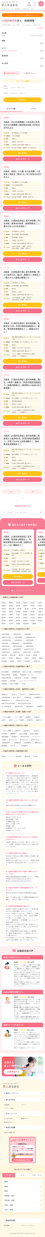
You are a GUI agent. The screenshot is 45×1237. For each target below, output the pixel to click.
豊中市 (21, 655)
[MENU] (41, 3)
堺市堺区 (37, 652)
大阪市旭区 (5, 643)
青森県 (11, 603)
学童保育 (34, 678)
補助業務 (4, 746)
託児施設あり (38, 697)
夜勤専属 (13, 734)
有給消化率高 (19, 706)
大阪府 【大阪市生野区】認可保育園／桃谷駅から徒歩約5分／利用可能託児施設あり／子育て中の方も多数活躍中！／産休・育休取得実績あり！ (22, 439)
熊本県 (4, 624)
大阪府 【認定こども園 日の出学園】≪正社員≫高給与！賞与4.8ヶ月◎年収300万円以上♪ (22, 174)
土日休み (36, 731)
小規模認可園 (16, 672)
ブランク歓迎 (18, 717)
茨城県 (11, 606)
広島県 (25, 618)
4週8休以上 (26, 731)
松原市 (27, 658)
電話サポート (25, 1119)
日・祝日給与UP (6, 706)
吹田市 (28, 655)
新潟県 (19, 609)
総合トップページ (12, 1093)
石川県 (34, 609)
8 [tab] (28, 590)
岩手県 (18, 603)
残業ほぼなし (39, 743)
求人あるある (5, 9)
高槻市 (35, 655)
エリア (5, 93)
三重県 (40, 612)
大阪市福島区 (6, 634)
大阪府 (18, 615)
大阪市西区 (27, 634)
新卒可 (4, 720)
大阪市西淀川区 (30, 637)
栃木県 (18, 606)
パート (11, 756)
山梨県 (4, 612)
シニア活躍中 (20, 720)
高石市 (19, 661)
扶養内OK (17, 731)
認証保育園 (37, 672)
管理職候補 (17, 743)
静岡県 (25, 612)
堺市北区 (13, 655)
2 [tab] (14, 590)
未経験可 (28, 717)
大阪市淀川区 (6, 649)
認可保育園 (5, 672)
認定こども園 (27, 672)
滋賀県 (4, 615)
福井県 (41, 609)
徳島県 (40, 618)
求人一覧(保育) (16, 9)
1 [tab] (12, 590)
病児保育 (13, 681)
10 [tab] (32, 590)
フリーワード (5, 87)
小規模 (4, 740)
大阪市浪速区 (18, 637)
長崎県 (40, 621)
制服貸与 (40, 706)
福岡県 (25, 621)
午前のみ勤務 (23, 734)
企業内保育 (17, 678)
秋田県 (32, 603)
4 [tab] (19, 590)
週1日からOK (13, 740)
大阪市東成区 (18, 640)
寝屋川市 (18, 658)
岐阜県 (18, 612)
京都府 (11, 615)
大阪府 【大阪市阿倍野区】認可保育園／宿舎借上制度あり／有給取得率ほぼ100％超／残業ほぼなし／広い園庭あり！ (17, 540)
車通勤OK (14, 737)
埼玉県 (32, 606)
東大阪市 (27, 661)
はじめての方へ (8, 1119)
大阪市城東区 (16, 643)
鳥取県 (4, 618)
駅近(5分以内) (25, 737)
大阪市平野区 (6, 652)
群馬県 (25, 606)
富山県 (27, 609)
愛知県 (32, 612)
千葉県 (40, 606)
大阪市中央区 (27, 652)
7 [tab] (25, 590)
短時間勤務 (5, 737)
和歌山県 (40, 615)
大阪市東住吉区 (17, 646)
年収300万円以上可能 (22, 700)
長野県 (11, 612)
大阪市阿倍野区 (27, 643)
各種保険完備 (6, 697)
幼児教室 (4, 684)
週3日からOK (35, 740)
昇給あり (14, 694)
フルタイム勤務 (6, 731)
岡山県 (18, 618)
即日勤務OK (28, 743)
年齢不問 (38, 720)
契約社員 (18, 756)
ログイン (23, 1105)
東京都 (4, 609)
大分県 (11, 624)
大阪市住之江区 (29, 649)
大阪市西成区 (30, 646)
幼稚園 (15, 675)
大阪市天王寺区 (6, 637)
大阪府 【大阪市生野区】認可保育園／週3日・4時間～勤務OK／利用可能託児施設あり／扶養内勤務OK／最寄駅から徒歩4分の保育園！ (22, 383)
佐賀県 (32, 621)
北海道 (4, 603)
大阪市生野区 (30, 640)
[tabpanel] (18, 557)
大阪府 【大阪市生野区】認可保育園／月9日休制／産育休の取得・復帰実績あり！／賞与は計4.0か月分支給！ (22, 223)
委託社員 (27, 756)
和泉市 (34, 658)
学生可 (11, 720)
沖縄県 (34, 624)
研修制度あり (30, 706)
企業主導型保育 (6, 678)
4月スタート (14, 746)
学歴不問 (30, 720)
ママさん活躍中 (6, 717)
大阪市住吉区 (6, 646)
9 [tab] (30, 590)
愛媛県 (11, 621)
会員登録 (6, 1105)
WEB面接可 (24, 746)
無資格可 (37, 717)
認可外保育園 (6, 675)
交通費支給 (27, 697)
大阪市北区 (16, 652)
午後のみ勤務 (34, 734)
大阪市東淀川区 (6, 640)
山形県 (40, 603)
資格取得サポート (7, 700)
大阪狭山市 (36, 661)
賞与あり (23, 694)
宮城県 (25, 603)
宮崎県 (18, 624)
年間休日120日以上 (34, 694)
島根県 (11, 618)
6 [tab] (23, 590)
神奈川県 (11, 609)
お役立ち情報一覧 (9, 1132)
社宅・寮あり (17, 697)
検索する (22, 100)
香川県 (4, 621)
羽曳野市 (4, 661)
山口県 (32, 618)
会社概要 (6, 1225)
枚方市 (4, 658)
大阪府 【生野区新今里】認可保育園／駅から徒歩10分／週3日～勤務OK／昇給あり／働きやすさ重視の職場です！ (22, 274)
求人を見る (22, 153)
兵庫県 (25, 615)
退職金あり (5, 694)
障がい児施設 (14, 684)
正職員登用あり (6, 743)
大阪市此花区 (17, 634)
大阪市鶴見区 (17, 649)
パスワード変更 (8, 1108)
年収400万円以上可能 (8, 703)
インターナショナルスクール (27, 681)
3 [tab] (16, 590)
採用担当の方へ (8, 1122)
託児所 (26, 678)
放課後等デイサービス (27, 675)
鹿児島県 (26, 624)
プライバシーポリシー (28, 1225)
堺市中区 (4, 655)
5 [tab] (21, 590)
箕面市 (41, 658)
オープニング (36, 737)
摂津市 (12, 661)
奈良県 (32, 615)
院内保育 (4, 681)
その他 (23, 684)
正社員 (4, 756)
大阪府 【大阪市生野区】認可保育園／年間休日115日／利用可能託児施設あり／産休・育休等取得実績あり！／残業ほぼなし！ (21, 327)
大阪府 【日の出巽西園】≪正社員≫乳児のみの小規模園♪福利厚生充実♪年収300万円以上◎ (21, 124)
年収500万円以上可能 (24, 703)
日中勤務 (4, 734)
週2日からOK (24, 740)
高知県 (18, 621)
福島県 (4, 606)
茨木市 (11, 658)
